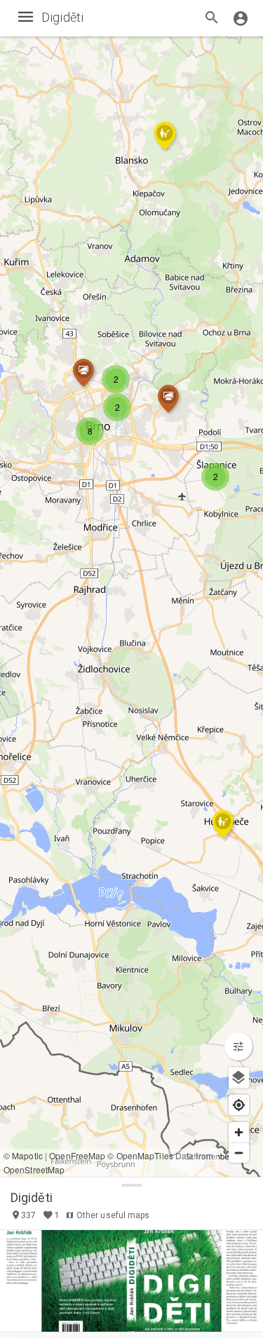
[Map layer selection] (239, 1077)
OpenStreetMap (34, 1169)
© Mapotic (23, 1155)
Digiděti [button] (32, 1197)
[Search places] (212, 19)
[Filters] (238, 1046)
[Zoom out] (239, 1152)
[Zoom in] (239, 1132)
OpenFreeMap (77, 1155)
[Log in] (240, 18)
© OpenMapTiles (140, 1155)
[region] (131, 588)
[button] (117, 407)
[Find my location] (239, 1105)
